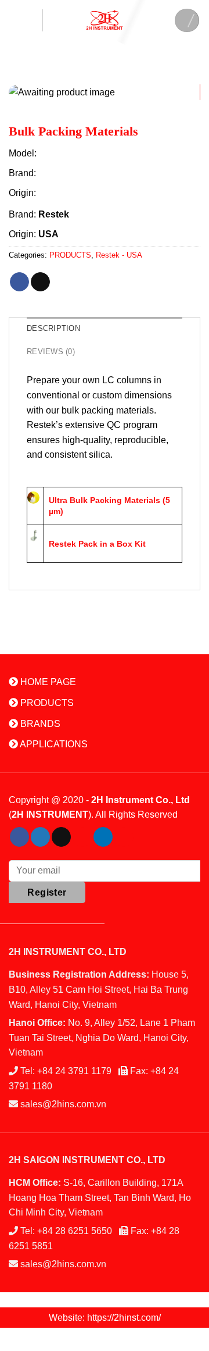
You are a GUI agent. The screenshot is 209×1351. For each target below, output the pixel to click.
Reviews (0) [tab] (51, 351)
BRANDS (39, 724)
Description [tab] (53, 328)
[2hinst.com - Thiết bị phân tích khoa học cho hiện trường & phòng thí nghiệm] (104, 20)
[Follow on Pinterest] (82, 837)
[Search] (187, 20)
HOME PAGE (47, 682)
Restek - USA (119, 255)
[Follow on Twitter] (40, 837)
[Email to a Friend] (40, 282)
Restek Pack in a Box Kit (97, 543)
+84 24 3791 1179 (74, 1071)
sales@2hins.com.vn (63, 1104)
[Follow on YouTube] (124, 837)
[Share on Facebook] (19, 282)
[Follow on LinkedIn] (103, 837)
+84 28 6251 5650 (74, 1231)
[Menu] (26, 20)
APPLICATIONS (53, 744)
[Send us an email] (61, 837)
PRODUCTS (70, 255)
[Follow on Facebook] (19, 837)
